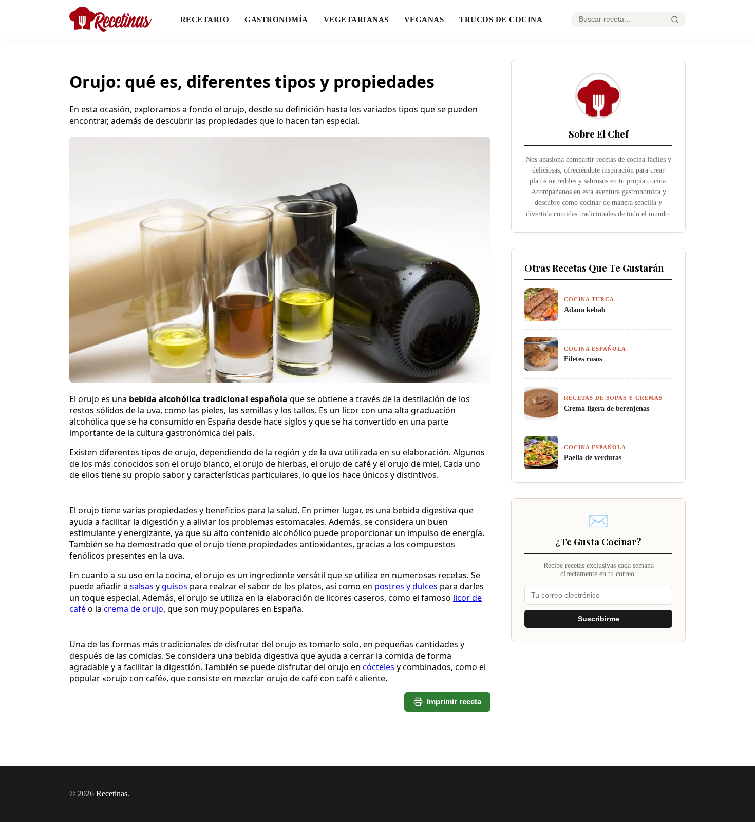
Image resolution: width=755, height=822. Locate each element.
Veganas (424, 19)
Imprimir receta (454, 701)
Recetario (205, 19)
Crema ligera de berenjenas (606, 408)
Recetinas (111, 793)
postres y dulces (406, 586)
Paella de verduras (592, 457)
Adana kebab (585, 309)
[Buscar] (675, 19)
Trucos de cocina (500, 19)
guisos (174, 586)
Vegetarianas (356, 19)
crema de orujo (133, 609)
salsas (142, 586)
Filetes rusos (583, 359)
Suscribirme (598, 619)
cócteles (378, 667)
